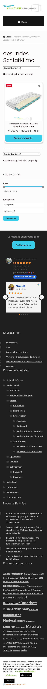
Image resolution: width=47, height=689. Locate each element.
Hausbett (21, 421)
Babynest (17, 477)
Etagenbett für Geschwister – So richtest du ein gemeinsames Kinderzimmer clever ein (22, 541)
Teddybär (7, 650)
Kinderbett (22, 426)
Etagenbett (9, 590)
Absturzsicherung (14, 573)
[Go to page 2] (23, 314)
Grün (19, 593)
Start (8, 37)
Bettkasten (11, 585)
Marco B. (20, 286)
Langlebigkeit (30, 621)
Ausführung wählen (23, 138)
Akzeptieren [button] (26, 675)
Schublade (6, 639)
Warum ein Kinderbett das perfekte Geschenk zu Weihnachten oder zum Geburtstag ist (24, 530)
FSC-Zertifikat (10, 593)
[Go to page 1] (21, 314)
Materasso (21, 627)
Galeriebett (18, 405)
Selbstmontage (16, 639)
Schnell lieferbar (15, 380)
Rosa (33, 631)
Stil (4, 643)
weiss (24, 650)
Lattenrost (12, 487)
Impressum (11, 342)
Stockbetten (19, 441)
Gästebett (27, 593)
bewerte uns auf (23, 276)
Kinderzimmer (16, 609)
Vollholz (14, 461)
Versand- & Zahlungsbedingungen (23, 357)
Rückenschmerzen (12, 634)
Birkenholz (22, 586)
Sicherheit (29, 638)
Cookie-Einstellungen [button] (25, 671)
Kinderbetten (19, 416)
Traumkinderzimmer (25, 259)
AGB (8, 347)
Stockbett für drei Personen (16, 647)
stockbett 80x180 (28, 643)
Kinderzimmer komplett (21, 395)
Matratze (33, 626)
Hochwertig (18, 598)
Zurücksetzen (11, 218)
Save (9, 86)
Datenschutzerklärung (17, 352)
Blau (29, 586)
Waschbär (16, 651)
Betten (13, 400)
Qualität (16, 631)
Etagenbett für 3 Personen (28, 590)
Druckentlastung (36, 586)
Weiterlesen (11, 675)
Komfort (33, 609)
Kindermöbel (13, 385)
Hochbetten (19, 411)
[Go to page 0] (19, 314)
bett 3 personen (11, 578)
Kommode (14, 390)
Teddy (33, 647)
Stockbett (12, 642)
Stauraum (40, 639)
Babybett (17, 472)
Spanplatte (15, 456)
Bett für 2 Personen (29, 578)
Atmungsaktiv (31, 574)
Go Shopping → (23, 245)
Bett (41, 573)
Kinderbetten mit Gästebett (30, 436)
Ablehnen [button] (9, 681)
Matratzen (12, 482)
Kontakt (10, 366)
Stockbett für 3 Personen (29, 451)
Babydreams (13, 492)
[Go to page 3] (25, 314)
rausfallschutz (25, 631)
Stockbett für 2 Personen (29, 446)
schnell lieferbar (29, 634)
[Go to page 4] (27, 314)
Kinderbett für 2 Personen (29, 431)
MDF (4, 631)
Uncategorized (14, 497)
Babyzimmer (16, 467)
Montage (10, 631)
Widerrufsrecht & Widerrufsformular (24, 361)
